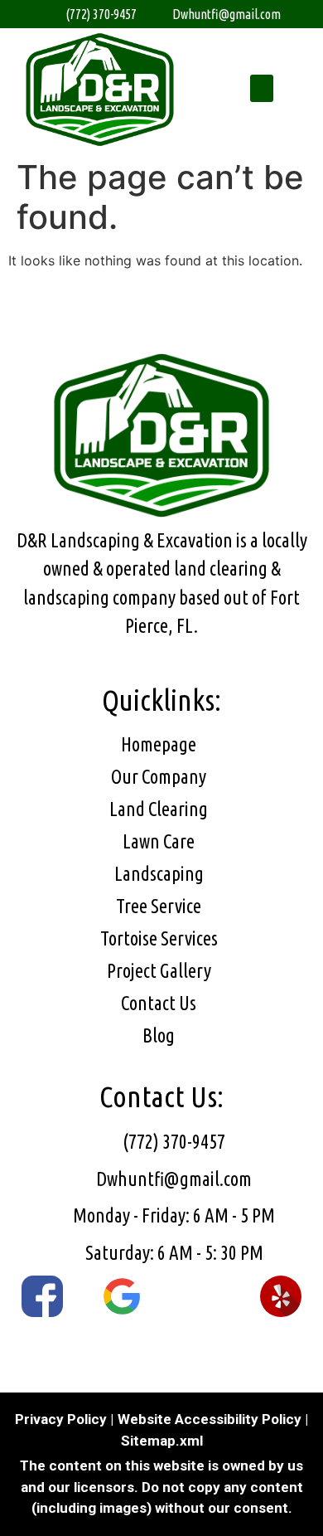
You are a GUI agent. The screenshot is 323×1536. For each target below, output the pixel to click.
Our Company (158, 776)
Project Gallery (159, 970)
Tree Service (158, 906)
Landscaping (159, 873)
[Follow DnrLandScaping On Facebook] (42, 1296)
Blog (158, 1035)
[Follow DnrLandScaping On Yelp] (280, 1296)
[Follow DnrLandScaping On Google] (121, 1296)
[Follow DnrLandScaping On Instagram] (201, 1296)
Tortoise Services (159, 938)
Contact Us (158, 1003)
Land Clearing (158, 809)
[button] (261, 88)
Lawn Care (159, 841)
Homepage (158, 744)
